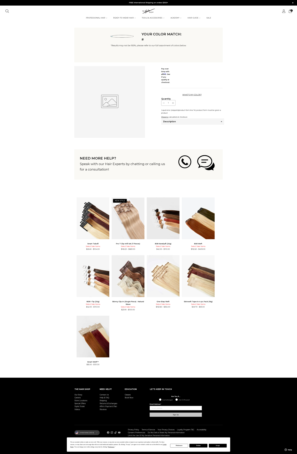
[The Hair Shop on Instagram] (111, 433)
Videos (77, 409)
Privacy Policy (133, 430)
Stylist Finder (79, 406)
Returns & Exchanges (108, 403)
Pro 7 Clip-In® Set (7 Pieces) (128, 244)
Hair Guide (192, 18)
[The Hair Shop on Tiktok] (115, 433)
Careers (77, 398)
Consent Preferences (136, 432)
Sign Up (176, 415)
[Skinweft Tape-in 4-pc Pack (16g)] (198, 276)
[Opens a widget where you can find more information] (288, 450)
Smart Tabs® (93, 244)
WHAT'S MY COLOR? (192, 95)
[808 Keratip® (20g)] (163, 218)
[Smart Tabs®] (93, 218)
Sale (209, 18)
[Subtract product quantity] (163, 103)
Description (169, 121)
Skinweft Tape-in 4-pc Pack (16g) (198, 302)
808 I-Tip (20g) (93, 302)
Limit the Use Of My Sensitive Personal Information (149, 435)
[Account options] (284, 11)
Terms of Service (148, 430)
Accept (218, 445)
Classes (128, 395)
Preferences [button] (111, 447)
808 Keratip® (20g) (163, 244)
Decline (198, 445)
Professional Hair (95, 18)
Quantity (166, 99)
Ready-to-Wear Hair (123, 18)
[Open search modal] (7, 11)
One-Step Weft (163, 302)
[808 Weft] (198, 218)
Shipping (164, 117)
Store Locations (80, 400)
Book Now (129, 398)
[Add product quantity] (173, 103)
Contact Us (104, 395)
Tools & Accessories (152, 18)
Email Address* (155, 404)
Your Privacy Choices (166, 430)
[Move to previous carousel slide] (71, 198)
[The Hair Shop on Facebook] (108, 433)
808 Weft (198, 244)
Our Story (78, 395)
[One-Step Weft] (163, 276)
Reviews (103, 409)
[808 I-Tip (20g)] (93, 276)
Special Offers (80, 403)
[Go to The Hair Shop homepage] (148, 11)
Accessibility (201, 430)
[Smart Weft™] (93, 336)
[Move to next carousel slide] (225, 198)
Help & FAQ (104, 398)
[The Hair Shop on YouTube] (119, 433)
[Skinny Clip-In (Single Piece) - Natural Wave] (128, 276)
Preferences (179, 445)
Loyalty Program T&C (185, 430)
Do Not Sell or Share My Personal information (166, 432)
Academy (175, 18)
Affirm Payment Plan (108, 406)
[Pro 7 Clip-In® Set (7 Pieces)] (128, 218)
